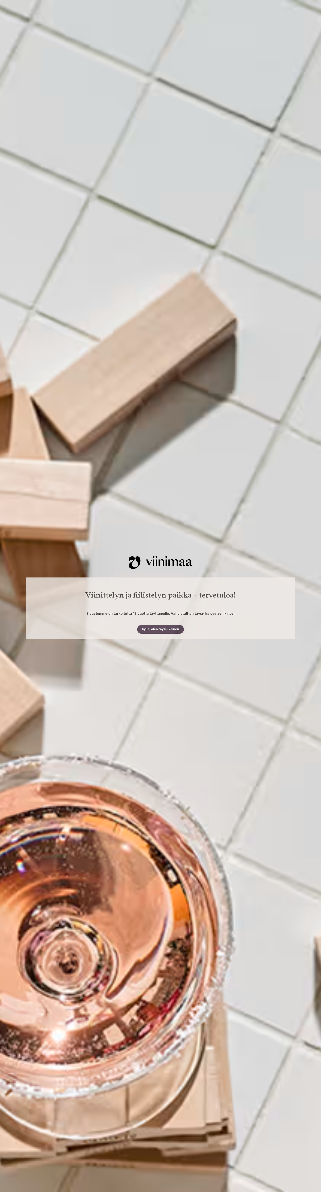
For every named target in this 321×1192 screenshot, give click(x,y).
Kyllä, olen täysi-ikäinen (160, 629)
